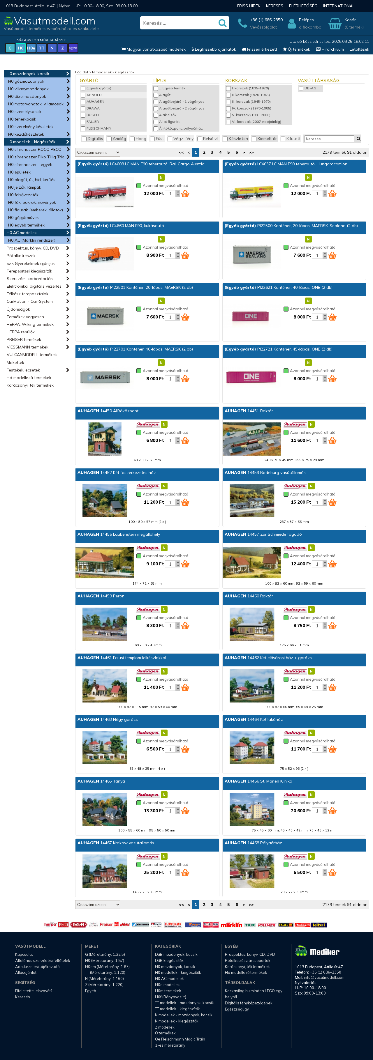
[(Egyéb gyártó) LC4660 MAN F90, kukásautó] (104, 254)
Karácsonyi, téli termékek (30, 385)
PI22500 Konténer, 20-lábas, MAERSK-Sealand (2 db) (291, 225)
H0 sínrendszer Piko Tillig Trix (36, 157)
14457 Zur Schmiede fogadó (263, 534)
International (339, 5)
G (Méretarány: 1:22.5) (105, 954)
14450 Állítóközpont (108, 410)
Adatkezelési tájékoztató (37, 966)
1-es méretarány (170, 1045)
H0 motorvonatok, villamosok (36, 104)
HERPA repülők (21, 332)
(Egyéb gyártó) (99, 88)
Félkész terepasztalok (27, 293)
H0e (31, 48)
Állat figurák (169, 121)
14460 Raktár (249, 596)
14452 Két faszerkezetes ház (117, 472)
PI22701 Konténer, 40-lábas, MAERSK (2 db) (135, 349)
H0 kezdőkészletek (26, 134)
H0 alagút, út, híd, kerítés (31, 179)
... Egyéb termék (172, 88)
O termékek (165, 1033)
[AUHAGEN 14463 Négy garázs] (104, 748)
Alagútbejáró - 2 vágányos (182, 108)
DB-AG (310, 88)
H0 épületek (19, 172)
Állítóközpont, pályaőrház (181, 128)
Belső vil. (211, 138)
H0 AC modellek (22, 232)
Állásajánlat (25, 972)
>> (251, 152)
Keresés (274, 5)
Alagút (164, 95)
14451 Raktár (249, 410)
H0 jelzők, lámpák (24, 187)
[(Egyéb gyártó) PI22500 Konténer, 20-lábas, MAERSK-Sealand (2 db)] (252, 254)
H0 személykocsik (24, 111)
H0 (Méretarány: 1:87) (104, 960)
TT (42, 48)
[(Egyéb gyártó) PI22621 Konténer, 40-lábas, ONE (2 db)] (252, 316)
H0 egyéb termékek (26, 225)
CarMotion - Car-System (30, 301)
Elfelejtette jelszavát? (33, 990)
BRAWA (93, 108)
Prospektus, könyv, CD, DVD (33, 248)
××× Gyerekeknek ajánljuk (31, 263)
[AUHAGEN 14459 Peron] (104, 625)
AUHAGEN (95, 101)
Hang (141, 138)
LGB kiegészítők (169, 960)
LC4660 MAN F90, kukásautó (121, 225)
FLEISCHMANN (99, 128)
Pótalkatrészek (21, 255)
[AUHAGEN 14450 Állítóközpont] (104, 439)
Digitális (95, 138)
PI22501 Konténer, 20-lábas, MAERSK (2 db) (135, 287)
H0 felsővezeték (23, 194)
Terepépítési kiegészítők (29, 271)
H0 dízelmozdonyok (27, 96)
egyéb (73, 48)
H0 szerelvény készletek (31, 126)
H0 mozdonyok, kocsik (28, 73)
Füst (160, 138)
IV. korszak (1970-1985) (251, 108)
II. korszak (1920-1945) (251, 95)
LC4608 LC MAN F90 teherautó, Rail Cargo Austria (141, 164)
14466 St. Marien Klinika (258, 781)
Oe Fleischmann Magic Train (180, 1039)
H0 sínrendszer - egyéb (30, 164)
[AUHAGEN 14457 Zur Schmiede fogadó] (252, 563)
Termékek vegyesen (25, 316)
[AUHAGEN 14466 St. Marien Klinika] (252, 810)
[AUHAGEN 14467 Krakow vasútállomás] (104, 871)
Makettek (15, 362)
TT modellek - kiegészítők (177, 1008)
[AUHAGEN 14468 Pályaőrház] (252, 871)
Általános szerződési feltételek (42, 960)
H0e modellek (167, 984)
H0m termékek (168, 990)
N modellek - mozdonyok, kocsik (183, 1015)
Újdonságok (18, 309)
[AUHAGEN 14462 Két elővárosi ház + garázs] (252, 686)
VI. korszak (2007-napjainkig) (256, 121)
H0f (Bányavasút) (170, 996)
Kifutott (293, 138)
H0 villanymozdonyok (28, 88)
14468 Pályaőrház (253, 842)
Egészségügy (237, 1009)
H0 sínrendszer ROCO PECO (34, 149)
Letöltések (359, 49)
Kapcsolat (24, 954)
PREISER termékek (24, 339)
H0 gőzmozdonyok (26, 81)
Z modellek (165, 1027)
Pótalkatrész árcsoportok (247, 960)
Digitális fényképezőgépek (248, 1003)
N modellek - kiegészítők (113, 72)
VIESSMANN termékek (27, 347)
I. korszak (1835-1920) (250, 88)
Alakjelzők (167, 115)
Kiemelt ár (267, 138)
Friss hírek (248, 5)
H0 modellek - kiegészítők (31, 141)
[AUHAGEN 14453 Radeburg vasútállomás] (252, 501)
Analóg (119, 138)
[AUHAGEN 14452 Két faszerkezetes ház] (104, 501)
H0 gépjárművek (23, 217)
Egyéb (90, 990)
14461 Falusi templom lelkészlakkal (122, 657)
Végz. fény (183, 138)
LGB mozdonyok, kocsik (176, 954)
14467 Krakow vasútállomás (116, 842)
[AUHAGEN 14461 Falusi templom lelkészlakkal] (104, 686)
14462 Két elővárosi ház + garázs (268, 657)
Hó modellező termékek (29, 377)
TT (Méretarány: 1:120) (105, 972)
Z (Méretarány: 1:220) (104, 984)
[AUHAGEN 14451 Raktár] (252, 439)
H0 (20, 48)
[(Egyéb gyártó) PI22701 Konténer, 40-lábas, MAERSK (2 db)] (104, 378)
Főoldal (81, 72)
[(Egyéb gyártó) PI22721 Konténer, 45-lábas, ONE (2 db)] (252, 378)
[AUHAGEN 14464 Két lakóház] (252, 748)
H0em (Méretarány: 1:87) (107, 966)
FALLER (93, 121)
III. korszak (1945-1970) (251, 101)
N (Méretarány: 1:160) (104, 978)
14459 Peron (101, 596)
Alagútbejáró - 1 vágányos (182, 101)
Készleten (238, 138)
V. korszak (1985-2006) (251, 115)
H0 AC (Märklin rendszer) (31, 240)
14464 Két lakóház (254, 719)
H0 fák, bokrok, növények (32, 202)
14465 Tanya (101, 781)
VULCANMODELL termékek (32, 354)
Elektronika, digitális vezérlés (34, 286)
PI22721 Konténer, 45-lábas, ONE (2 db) (278, 349)
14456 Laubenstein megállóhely (119, 534)
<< (181, 152)
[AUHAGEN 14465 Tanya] (104, 810)
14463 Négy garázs (108, 719)
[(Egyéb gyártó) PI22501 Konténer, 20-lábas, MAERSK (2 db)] (104, 316)
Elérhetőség (303, 5)
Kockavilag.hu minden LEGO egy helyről (253, 993)
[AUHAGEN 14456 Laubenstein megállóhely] (104, 563)
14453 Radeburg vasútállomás (265, 472)
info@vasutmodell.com (324, 977)
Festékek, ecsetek (23, 370)
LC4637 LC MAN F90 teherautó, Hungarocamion (286, 164)
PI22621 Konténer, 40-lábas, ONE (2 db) (278, 287)
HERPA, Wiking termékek (30, 324)
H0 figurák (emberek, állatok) (35, 210)
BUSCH (93, 115)
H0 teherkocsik (22, 119)
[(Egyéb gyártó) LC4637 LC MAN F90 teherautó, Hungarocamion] (252, 193)
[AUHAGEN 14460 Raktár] (252, 625)
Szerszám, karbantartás (30, 278)
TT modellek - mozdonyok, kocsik (184, 1002)
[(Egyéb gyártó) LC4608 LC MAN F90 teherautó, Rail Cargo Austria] (104, 193)
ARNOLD (94, 95)
